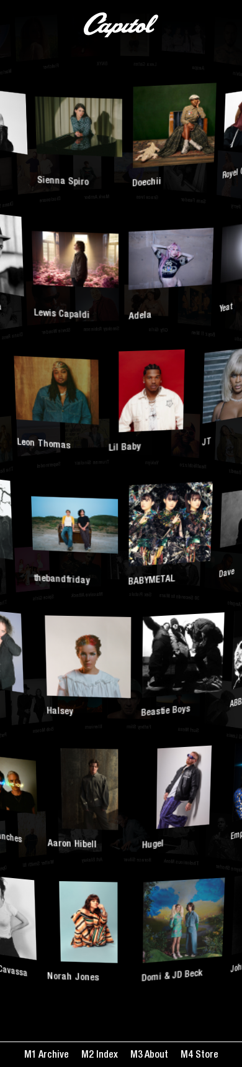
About (155, 1056)
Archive (53, 1056)
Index (106, 1056)
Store (205, 1056)
